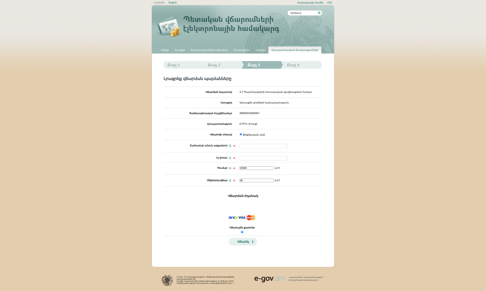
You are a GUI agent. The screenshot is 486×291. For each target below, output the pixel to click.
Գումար (222, 167)
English (173, 2)
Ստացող (226, 102)
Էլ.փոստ (221, 157)
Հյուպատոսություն (219, 123)
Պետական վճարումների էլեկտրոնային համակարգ (222, 27)
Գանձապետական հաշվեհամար (210, 113)
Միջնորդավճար (217, 180)
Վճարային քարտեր (242, 227)
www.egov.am (288, 278)
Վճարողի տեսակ (221, 134)
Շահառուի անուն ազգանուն (208, 145)
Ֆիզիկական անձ (254, 134)
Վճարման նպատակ (218, 92)
